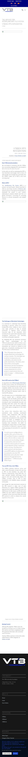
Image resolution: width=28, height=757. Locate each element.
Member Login (10, 1)
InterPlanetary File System (12, 185)
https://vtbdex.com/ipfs (20, 155)
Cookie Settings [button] (7, 753)
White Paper (5, 735)
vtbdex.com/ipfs (6, 639)
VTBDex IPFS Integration (12, 24)
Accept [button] (15, 753)
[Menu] (25, 10)
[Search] (21, 10)
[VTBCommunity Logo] (11, 10)
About (3, 698)
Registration (18, 1)
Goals (3, 700)
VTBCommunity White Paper (19, 383)
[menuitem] (11, 1)
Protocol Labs (22, 189)
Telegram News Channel (8, 738)
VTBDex (15, 5)
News (4, 26)
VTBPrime (4, 721)
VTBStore (4, 719)
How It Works (5, 703)
